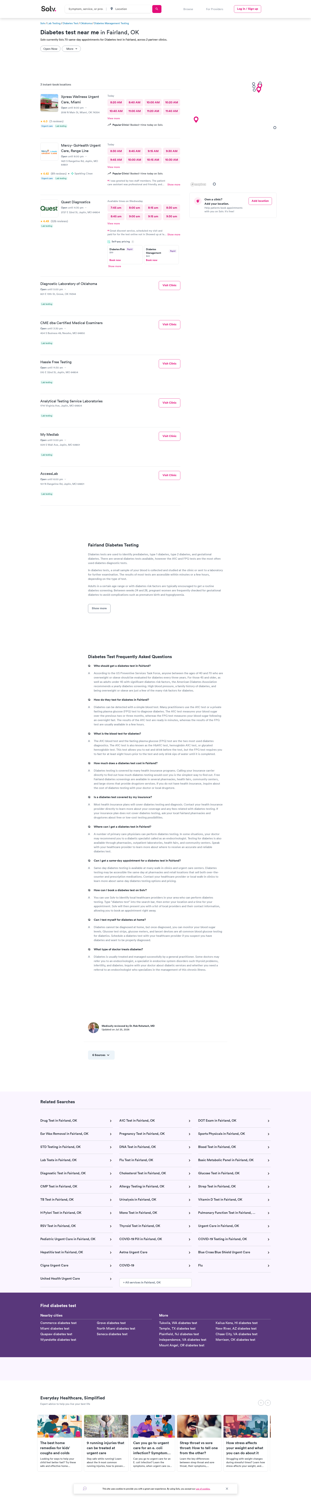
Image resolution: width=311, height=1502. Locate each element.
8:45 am (116, 216)
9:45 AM (116, 160)
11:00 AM (135, 111)
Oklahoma (86, 23)
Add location (260, 201)
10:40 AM (116, 111)
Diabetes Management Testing (111, 23)
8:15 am (153, 208)
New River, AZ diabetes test (236, 1328)
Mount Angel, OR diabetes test (181, 1345)
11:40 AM (172, 111)
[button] (196, 120)
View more (113, 118)
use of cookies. (203, 1488)
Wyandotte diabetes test (58, 1340)
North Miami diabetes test (116, 1328)
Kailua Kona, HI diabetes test (237, 1323)
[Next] (268, 1403)
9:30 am (171, 216)
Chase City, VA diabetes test (236, 1334)
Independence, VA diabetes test (182, 1340)
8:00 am (134, 208)
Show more (173, 184)
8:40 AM (134, 102)
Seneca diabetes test (112, 1334)
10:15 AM (153, 160)
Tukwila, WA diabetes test (178, 1323)
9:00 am (134, 216)
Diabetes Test (70, 23)
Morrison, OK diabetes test (235, 1340)
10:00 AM (153, 102)
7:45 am (116, 208)
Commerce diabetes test (58, 1323)
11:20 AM (153, 111)
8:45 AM (134, 151)
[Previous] (261, 1403)
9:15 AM (153, 151)
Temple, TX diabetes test (177, 1328)
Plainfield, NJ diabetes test (179, 1334)
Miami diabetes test (54, 1328)
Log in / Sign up (247, 9)
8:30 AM (116, 151)
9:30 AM (171, 151)
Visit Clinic (170, 285)
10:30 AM (171, 160)
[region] (234, 133)
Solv (42, 23)
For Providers (214, 9)
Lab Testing (53, 23)
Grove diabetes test (111, 1323)
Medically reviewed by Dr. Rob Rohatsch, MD (128, 1026)
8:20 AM (116, 102)
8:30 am (171, 208)
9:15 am (153, 216)
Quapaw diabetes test (56, 1334)
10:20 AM (171, 102)
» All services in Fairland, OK (142, 1282)
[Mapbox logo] (198, 184)
